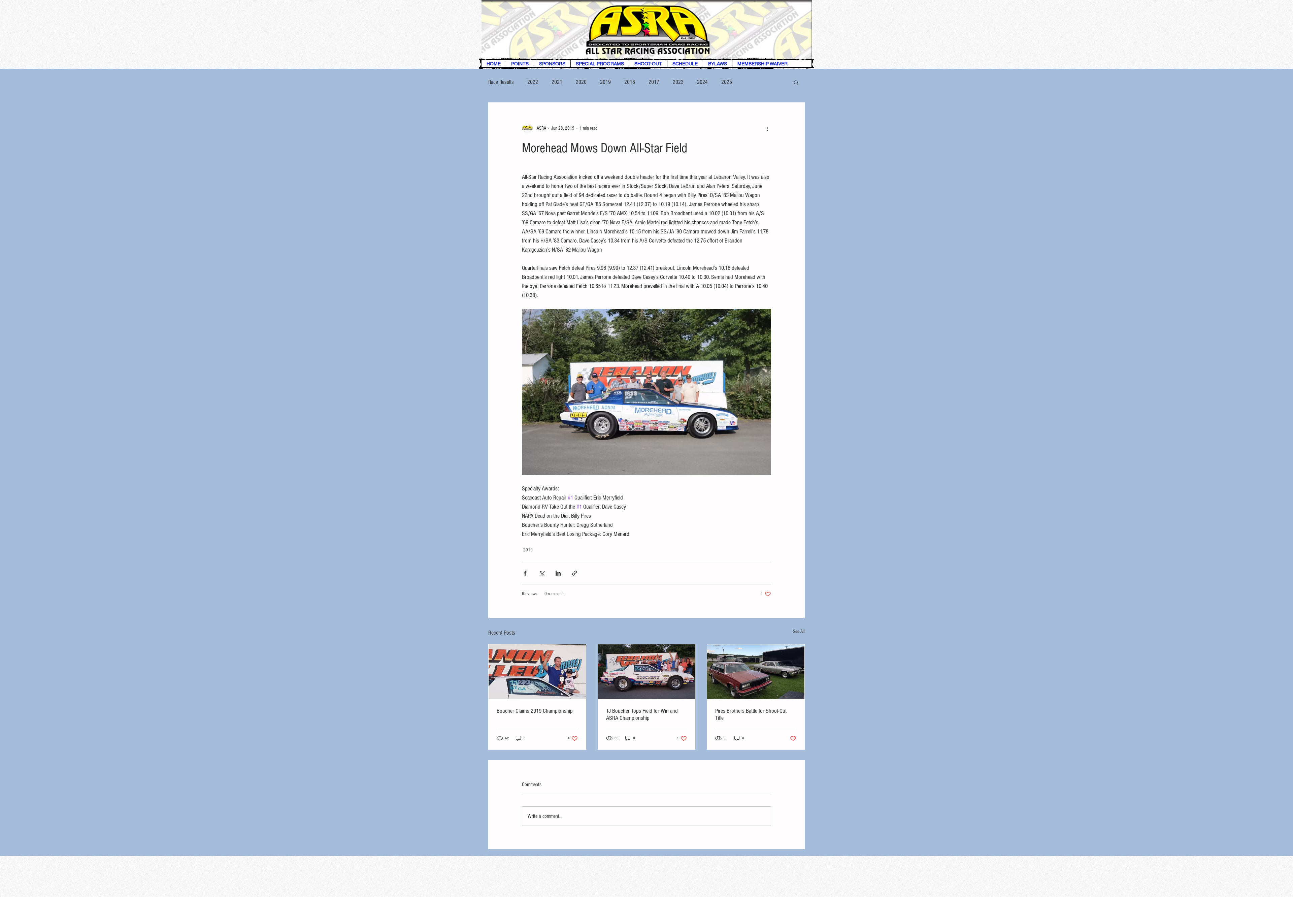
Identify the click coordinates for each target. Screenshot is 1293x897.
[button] (796, 82)
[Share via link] (574, 573)
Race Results (501, 82)
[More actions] (767, 128)
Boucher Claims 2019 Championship (535, 710)
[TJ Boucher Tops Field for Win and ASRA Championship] (646, 671)
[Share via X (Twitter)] (541, 573)
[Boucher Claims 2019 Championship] (537, 671)
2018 (629, 82)
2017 (654, 82)
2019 (605, 82)
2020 (581, 82)
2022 (532, 82)
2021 (557, 82)
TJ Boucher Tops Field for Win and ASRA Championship (642, 714)
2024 (702, 82)
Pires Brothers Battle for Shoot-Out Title (751, 714)
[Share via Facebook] (525, 573)
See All (799, 631)
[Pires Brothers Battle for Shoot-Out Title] (755, 671)
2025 (726, 82)
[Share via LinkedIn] (558, 573)
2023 (678, 82)
